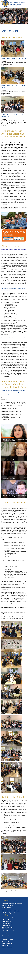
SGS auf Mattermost (7, 929)
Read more (3, 65)
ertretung (5, 918)
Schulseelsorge (6, 925)
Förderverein (5, 941)
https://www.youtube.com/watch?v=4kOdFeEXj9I (12, 410)
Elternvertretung (6, 938)
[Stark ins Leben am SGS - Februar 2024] (12, 75)
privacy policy (13, 440)
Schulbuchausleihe (7, 947)
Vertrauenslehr (5, 923)
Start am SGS (5, 936)
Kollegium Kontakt (7, 943)
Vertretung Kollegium (7, 939)
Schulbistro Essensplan (8, 920)
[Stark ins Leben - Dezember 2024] (12, 48)
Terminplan (5, 945)
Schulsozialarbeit (6, 921)
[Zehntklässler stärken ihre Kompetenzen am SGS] (12, 104)
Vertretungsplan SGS (7, 927)
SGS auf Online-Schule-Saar (9, 931)
